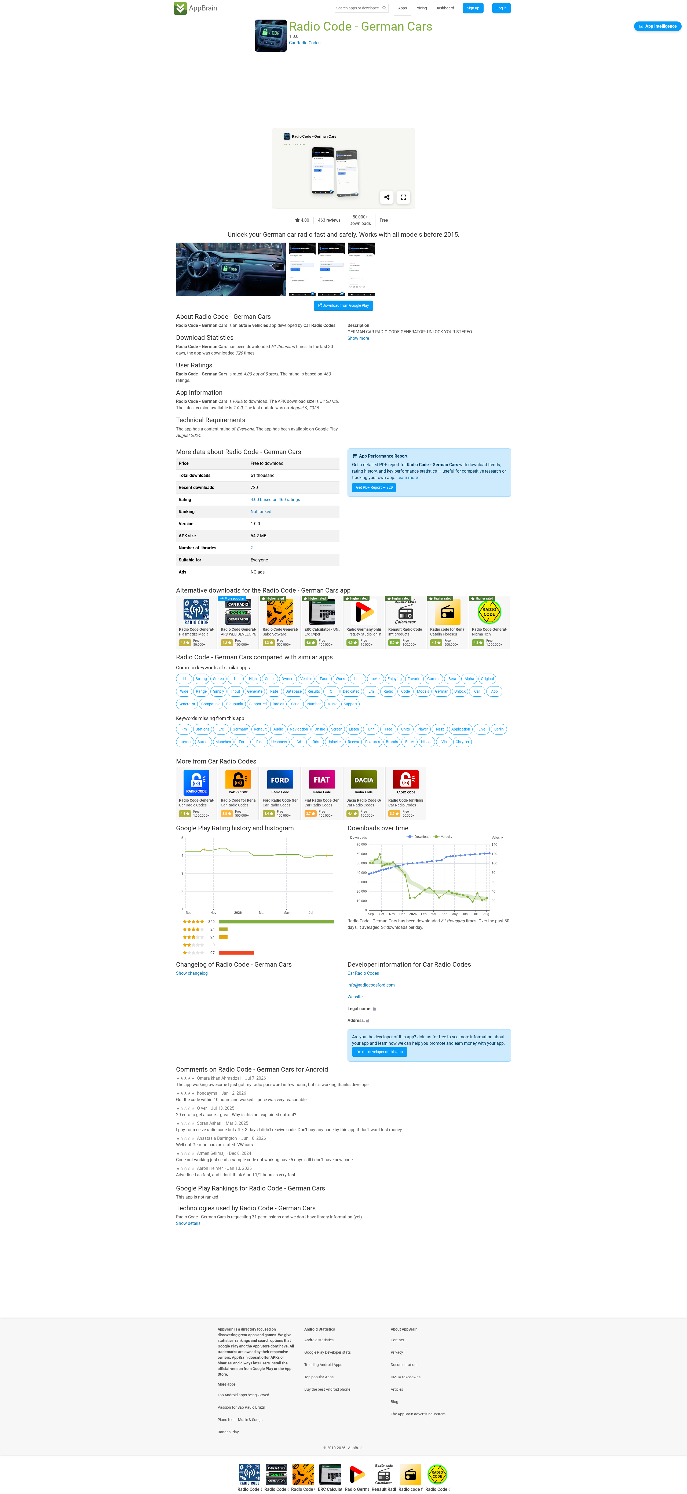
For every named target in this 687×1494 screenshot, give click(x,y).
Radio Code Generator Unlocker (238, 629)
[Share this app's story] (387, 197)
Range (201, 691)
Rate (274, 691)
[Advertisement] (337, 90)
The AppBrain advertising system (418, 1414)
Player (423, 729)
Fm (184, 729)
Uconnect (279, 742)
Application (460, 729)
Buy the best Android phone (327, 1389)
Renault (260, 729)
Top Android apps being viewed (243, 1395)
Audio (278, 729)
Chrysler (462, 742)
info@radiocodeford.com (371, 985)
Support (350, 704)
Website (355, 996)
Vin (444, 742)
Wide (184, 691)
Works (341, 679)
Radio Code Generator (196, 800)
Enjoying (395, 679)
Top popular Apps (319, 1377)
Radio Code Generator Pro (196, 629)
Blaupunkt (234, 704)
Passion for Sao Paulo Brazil (241, 1407)
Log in (501, 8)
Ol (331, 691)
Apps (402, 8)
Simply (218, 691)
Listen (354, 729)
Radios (278, 704)
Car (477, 691)
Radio (388, 691)
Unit (371, 729)
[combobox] (357, 8)
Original (487, 679)
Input (235, 691)
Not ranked (261, 511)
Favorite (414, 679)
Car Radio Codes (232, 761)
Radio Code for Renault (238, 800)
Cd (299, 742)
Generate (254, 691)
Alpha (469, 679)
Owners (288, 679)
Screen (336, 729)
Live (481, 729)
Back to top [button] (673, 1445)
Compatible (210, 704)
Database (294, 691)
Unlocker (334, 742)
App (494, 691)
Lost (358, 679)
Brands (392, 742)
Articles (397, 1389)
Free (388, 729)
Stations (203, 729)
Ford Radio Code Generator (280, 800)
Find (260, 742)
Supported (258, 704)
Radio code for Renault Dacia (447, 629)
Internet (185, 742)
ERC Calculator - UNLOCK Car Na (322, 629)
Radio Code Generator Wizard (280, 629)
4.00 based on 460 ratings (275, 499)
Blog (394, 1402)
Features (372, 742)
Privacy (397, 1352)
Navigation (299, 729)
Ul (235, 679)
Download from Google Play (345, 305)
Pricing (421, 8)
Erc (221, 729)
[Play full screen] (403, 197)
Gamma (434, 679)
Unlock (460, 691)
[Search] (384, 8)
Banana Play (228, 1432)
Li (184, 679)
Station (204, 742)
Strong (201, 679)
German (441, 691)
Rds (316, 742)
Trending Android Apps (323, 1365)
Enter (409, 742)
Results (314, 691)
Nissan (427, 742)
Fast (323, 679)
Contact (397, 1340)
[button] (429, 1009)
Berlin (499, 729)
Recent (353, 742)
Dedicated (351, 691)
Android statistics (319, 1340)
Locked (376, 679)
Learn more (407, 477)
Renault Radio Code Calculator (405, 629)
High (253, 679)
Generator (186, 704)
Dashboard (445, 8)
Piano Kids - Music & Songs (240, 1420)
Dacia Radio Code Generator (363, 800)
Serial (295, 704)
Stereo (218, 679)
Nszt (440, 729)
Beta (452, 679)
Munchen (223, 742)
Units (405, 729)
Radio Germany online (363, 629)
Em (371, 691)
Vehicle (306, 679)
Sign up (473, 8)
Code (405, 691)
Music (332, 704)
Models (423, 691)
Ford (243, 742)
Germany (240, 729)
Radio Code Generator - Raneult (489, 629)
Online (320, 729)
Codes (270, 679)
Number (314, 704)
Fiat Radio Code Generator (322, 800)
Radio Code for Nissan (405, 800)
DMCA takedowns (406, 1377)
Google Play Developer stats (327, 1352)
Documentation (403, 1365)
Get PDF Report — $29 (374, 487)
